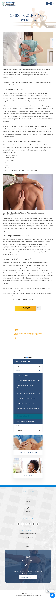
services (18, 366)
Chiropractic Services (28, 452)
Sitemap (38, 595)
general (18, 370)
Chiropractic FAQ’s (22, 375)
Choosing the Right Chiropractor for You (28, 393)
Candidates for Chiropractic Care (26, 398)
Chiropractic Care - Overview (25, 416)
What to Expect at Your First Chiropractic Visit (25, 387)
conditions (19, 430)
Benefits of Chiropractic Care (25, 421)
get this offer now (28, 577)
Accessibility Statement (21, 595)
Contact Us (28, 476)
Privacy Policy (32, 595)
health (17, 426)
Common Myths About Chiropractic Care (28, 380)
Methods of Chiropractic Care (25, 403)
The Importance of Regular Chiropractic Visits (28, 409)
